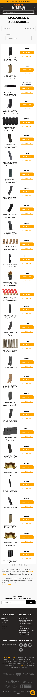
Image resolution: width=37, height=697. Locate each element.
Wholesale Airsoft (24, 632)
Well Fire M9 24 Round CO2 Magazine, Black (10, 508)
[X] (25, 645)
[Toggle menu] (2, 7)
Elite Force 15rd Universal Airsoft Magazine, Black (10, 490)
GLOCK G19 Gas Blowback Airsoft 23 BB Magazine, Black (10, 456)
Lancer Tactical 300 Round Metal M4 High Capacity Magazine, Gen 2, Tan (10, 77)
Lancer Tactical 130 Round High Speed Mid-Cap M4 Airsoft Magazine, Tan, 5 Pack (10, 248)
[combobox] (18, 12)
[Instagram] (20, 649)
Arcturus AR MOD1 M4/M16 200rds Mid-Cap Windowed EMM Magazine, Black (10, 181)
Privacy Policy (22, 691)
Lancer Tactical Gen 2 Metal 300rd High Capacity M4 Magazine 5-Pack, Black (10, 129)
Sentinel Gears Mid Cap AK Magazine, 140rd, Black (10, 334)
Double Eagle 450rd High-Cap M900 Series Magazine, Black (10, 216)
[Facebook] (29, 645)
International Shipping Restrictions (26, 620)
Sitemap (15, 691)
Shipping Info (23, 618)
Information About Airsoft (27, 630)
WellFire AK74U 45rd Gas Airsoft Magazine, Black (10, 420)
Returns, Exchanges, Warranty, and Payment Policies (26, 625)
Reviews (3, 630)
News (3, 628)
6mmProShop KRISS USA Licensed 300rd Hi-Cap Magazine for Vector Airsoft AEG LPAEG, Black (10, 164)
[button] (18, 28)
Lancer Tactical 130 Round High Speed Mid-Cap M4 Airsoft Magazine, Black (10, 112)
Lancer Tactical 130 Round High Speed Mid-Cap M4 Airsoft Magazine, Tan (10, 387)
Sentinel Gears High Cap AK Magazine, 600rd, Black (10, 198)
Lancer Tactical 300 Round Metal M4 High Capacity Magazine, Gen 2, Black (10, 60)
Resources (4, 626)
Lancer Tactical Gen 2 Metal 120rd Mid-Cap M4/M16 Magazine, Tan (10, 526)
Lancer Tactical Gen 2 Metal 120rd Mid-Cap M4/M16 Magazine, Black (10, 404)
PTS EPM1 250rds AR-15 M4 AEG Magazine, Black (10, 368)
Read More (6, 584)
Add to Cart (26, 52)
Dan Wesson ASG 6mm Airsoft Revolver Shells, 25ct (10, 474)
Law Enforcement (24, 634)
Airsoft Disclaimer (20, 665)
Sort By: (8, 35)
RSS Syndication (24, 628)
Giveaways (4, 620)
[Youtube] (20, 645)
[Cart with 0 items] (33, 7)
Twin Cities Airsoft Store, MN (8, 644)
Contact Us (4, 622)
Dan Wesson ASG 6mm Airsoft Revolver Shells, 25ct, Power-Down (10, 544)
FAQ (2, 624)
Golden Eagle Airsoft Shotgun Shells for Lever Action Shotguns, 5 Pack (10, 299)
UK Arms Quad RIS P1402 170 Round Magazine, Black (10, 561)
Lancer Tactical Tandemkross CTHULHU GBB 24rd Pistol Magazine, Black (10, 234)
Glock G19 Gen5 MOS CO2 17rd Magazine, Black (10, 265)
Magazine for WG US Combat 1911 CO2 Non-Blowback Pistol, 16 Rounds (10, 95)
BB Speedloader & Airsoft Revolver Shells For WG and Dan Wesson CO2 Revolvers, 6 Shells (10, 284)
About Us (4, 618)
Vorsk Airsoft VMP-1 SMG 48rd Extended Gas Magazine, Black (10, 316)
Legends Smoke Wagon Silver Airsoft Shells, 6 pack (10, 351)
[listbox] (19, 38)
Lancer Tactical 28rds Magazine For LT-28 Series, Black (10, 439)
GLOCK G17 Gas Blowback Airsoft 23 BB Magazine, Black (10, 146)
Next (25, 565)
